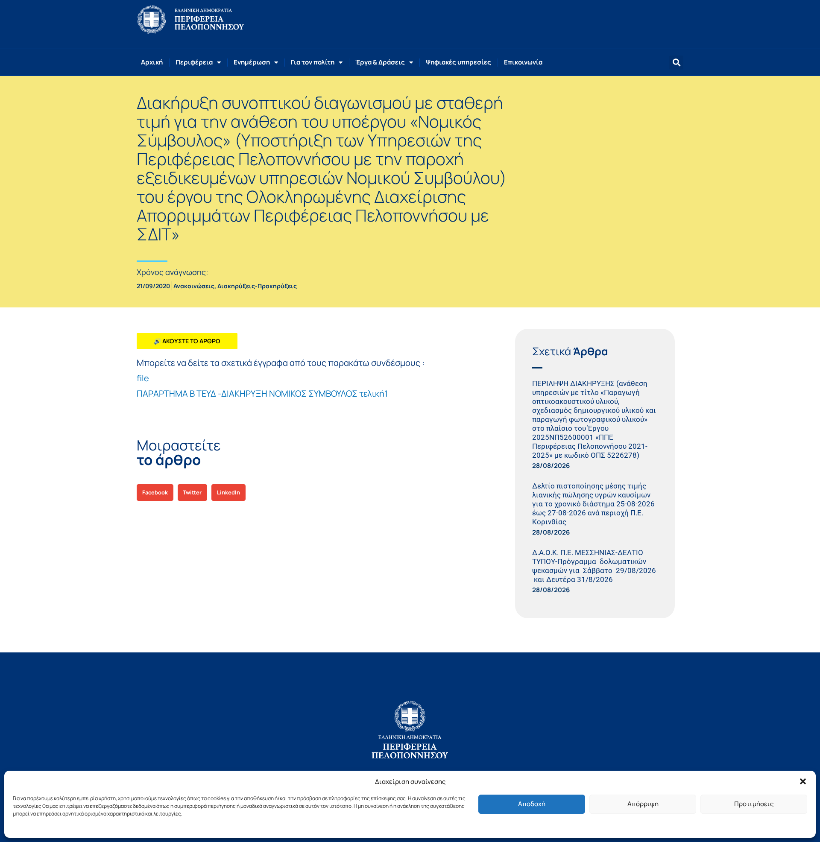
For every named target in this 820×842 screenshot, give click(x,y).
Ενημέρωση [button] (252, 62)
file (143, 378)
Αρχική (152, 62)
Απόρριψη (643, 803)
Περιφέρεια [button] (194, 62)
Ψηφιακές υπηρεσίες (458, 62)
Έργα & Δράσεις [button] (380, 62)
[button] (803, 781)
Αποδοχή (531, 803)
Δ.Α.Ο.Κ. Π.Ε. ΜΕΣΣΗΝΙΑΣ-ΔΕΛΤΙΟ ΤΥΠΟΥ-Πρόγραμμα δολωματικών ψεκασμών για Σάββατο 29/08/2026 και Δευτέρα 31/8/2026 (594, 566)
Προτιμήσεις (753, 803)
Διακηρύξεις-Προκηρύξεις (257, 286)
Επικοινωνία (523, 62)
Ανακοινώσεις (193, 286)
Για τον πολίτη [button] (312, 62)
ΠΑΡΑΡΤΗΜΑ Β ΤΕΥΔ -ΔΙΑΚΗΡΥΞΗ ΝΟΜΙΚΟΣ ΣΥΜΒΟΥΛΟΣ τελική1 (262, 393)
